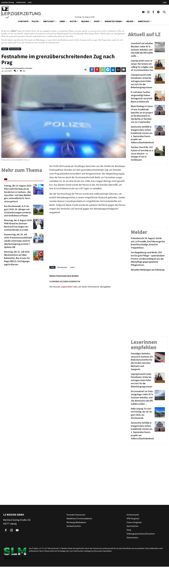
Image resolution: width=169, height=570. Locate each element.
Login (165, 2)
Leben (62, 21)
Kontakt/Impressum (76, 514)
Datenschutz (132, 537)
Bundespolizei (62, 267)
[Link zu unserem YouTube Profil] (143, 12)
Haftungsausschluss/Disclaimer (141, 533)
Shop (30, 2)
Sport (97, 21)
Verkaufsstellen (74, 526)
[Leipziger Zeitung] (21, 12)
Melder (129, 21)
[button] (39, 21)
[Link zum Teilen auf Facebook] (92, 69)
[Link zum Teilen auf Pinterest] (97, 69)
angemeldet (67, 286)
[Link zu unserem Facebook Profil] (153, 12)
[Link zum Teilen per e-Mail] (118, 69)
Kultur (73, 21)
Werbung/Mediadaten (76, 522)
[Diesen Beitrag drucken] (123, 69)
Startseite (23, 21)
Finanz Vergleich (134, 522)
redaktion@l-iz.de (14, 42)
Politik (35, 21)
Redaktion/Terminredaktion (79, 518)
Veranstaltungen (113, 21)
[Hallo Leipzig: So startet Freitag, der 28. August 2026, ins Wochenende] (159, 413)
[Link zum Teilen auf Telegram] (107, 69)
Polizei (72, 267)
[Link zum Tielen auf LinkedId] (113, 69)
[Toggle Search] (164, 12)
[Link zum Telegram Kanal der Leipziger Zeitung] (158, 12)
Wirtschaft (49, 21)
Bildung (85, 21)
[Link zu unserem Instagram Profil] (148, 12)
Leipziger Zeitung (7, 2)
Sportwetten (132, 526)
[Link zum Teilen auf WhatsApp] (102, 69)
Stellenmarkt (21, 2)
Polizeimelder (15, 49)
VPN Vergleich (133, 518)
